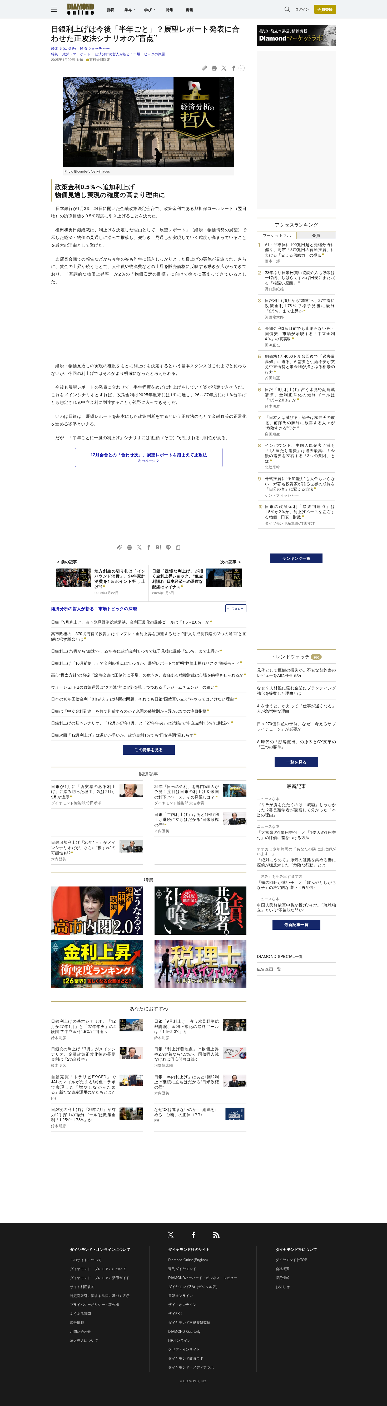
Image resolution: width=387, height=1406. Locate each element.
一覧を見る (296, 762)
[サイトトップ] (80, 9)
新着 (110, 9)
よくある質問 (80, 1313)
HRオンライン (179, 1340)
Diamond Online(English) (188, 1259)
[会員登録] (325, 9)
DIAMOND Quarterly (184, 1331)
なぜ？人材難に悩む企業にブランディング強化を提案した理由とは (296, 690)
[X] (170, 1235)
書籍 (189, 9)
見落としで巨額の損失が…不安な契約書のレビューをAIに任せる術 (296, 672)
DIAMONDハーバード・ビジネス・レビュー (202, 1277)
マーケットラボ (277, 235)
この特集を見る (149, 749)
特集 (169, 9)
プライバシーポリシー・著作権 (94, 1304)
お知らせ (283, 1286)
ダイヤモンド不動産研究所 (189, 1322)
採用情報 (283, 1277)
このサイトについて (86, 1259)
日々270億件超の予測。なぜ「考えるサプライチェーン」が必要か (296, 726)
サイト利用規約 (82, 1286)
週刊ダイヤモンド (182, 1268)
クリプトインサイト (184, 1349)
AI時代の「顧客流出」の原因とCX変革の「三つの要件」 (296, 744)
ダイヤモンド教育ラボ (185, 1358)
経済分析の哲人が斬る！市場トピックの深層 (130, 53)
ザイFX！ (175, 1313)
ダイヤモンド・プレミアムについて (98, 1268)
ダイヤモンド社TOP (291, 1259)
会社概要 (283, 1268)
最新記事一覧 (296, 924)
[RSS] (216, 1235)
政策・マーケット (76, 53)
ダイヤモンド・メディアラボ (191, 1367)
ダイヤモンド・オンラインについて (100, 1249)
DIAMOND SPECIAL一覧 (280, 956)
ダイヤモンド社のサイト (189, 1249)
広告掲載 (77, 1322)
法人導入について (84, 1340)
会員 (316, 235)
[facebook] (193, 1235)
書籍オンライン (180, 1295)
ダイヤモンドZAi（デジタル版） (193, 1286)
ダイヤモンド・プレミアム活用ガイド (100, 1277)
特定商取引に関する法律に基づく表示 (100, 1295)
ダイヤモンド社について (296, 1249)
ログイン (302, 9)
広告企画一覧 (269, 969)
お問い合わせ (80, 1331)
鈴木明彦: (80, 48)
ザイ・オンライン (182, 1304)
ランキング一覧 (296, 558)
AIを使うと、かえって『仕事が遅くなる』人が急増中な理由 (296, 708)
